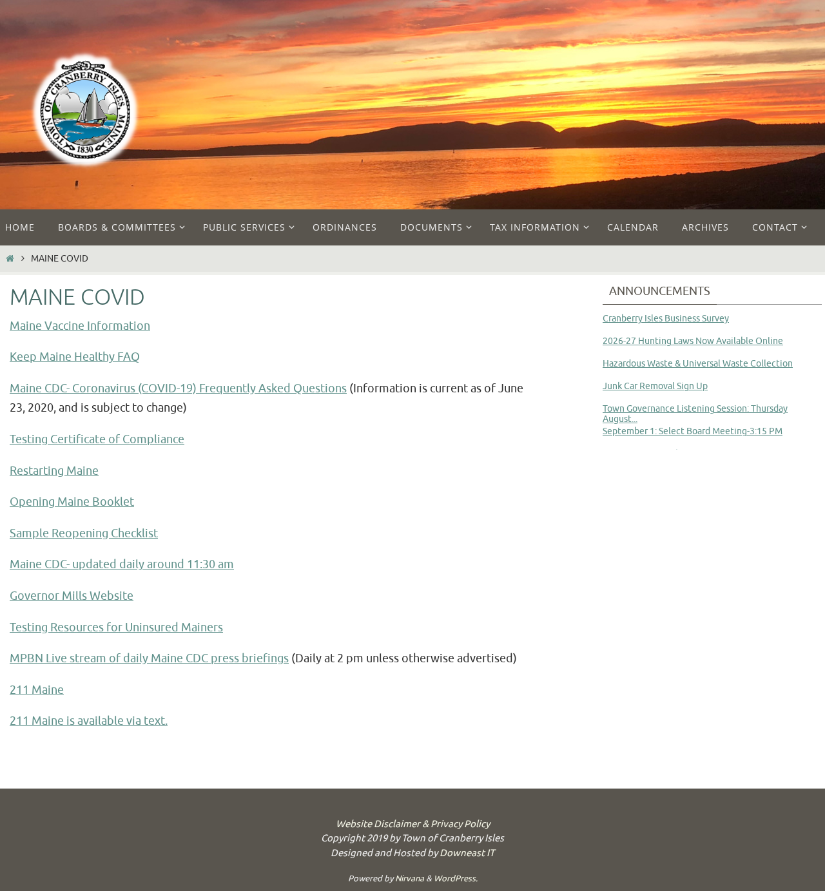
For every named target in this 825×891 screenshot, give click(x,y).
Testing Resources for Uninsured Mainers (116, 627)
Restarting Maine (54, 471)
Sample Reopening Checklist (84, 533)
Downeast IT (467, 853)
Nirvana (409, 878)
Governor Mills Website (71, 596)
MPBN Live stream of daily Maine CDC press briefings (149, 658)
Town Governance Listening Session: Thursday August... (695, 413)
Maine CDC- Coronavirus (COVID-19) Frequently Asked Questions (178, 388)
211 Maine (37, 690)
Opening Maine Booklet (72, 502)
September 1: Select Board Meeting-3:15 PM (692, 431)
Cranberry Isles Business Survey (666, 318)
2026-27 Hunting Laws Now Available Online (693, 341)
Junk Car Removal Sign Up (655, 386)
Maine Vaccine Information (80, 326)
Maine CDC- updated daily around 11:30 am (122, 564)
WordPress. (456, 878)
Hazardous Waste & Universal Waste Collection (698, 363)
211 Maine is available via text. (89, 721)
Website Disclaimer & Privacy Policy (413, 824)
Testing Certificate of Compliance (97, 439)
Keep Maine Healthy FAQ (75, 357)
